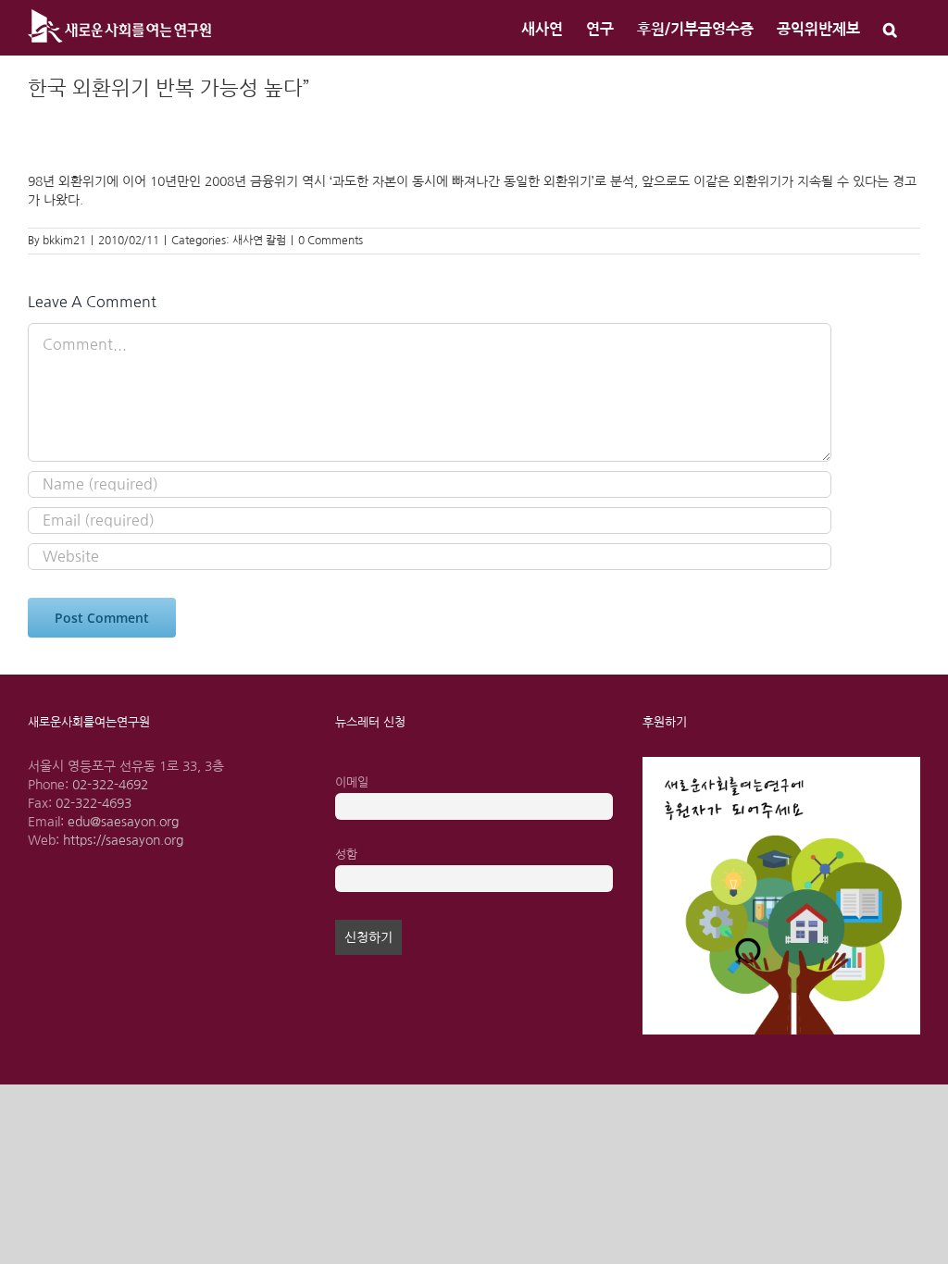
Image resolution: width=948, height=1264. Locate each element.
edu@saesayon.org (123, 821)
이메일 (351, 782)
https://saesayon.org (123, 840)
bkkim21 (64, 240)
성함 (346, 855)
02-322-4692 (110, 784)
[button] (890, 28)
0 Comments (330, 240)
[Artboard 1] (781, 763)
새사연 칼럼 (259, 240)
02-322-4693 (93, 803)
